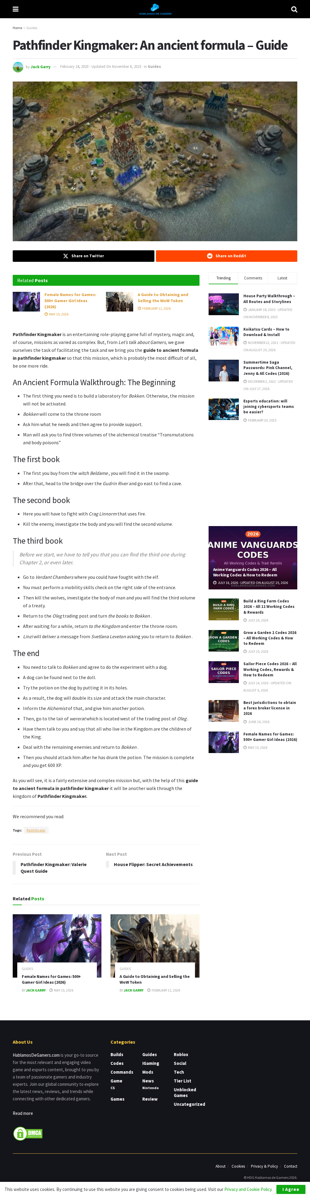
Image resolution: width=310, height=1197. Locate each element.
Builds (116, 1054)
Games (117, 1099)
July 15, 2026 (257, 651)
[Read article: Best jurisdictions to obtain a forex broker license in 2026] (224, 711)
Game (116, 1081)
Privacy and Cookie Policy (248, 1189)
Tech (179, 1072)
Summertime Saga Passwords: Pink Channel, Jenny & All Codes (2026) (267, 368)
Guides (31, 27)
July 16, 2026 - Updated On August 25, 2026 (252, 582)
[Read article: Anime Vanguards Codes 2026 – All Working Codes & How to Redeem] (253, 558)
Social (180, 1063)
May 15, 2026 (58, 314)
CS (112, 1087)
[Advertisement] (254, 474)
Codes (117, 1063)
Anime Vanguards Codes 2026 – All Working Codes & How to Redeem (245, 572)
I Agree (290, 1189)
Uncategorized (189, 1104)
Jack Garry (41, 66)
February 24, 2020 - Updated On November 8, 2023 (100, 66)
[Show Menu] (15, 9)
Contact (290, 1166)
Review (150, 1099)
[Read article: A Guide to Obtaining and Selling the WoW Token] (119, 301)
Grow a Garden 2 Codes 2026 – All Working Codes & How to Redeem (269, 638)
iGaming (150, 1063)
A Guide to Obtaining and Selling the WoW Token (163, 297)
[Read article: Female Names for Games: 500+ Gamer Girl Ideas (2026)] (26, 301)
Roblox (181, 1054)
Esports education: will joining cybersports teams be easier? (268, 406)
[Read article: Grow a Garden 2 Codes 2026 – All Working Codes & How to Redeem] (224, 641)
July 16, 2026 (257, 620)
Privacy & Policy (264, 1166)
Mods (147, 1072)
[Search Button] (294, 9)
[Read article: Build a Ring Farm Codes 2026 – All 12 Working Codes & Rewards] (224, 609)
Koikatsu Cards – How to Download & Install (266, 332)
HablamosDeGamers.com (36, 1055)
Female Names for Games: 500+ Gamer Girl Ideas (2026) (70, 300)
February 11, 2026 (156, 308)
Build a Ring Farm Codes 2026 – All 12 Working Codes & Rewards (269, 606)
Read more (23, 1113)
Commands (121, 1072)
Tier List (182, 1081)
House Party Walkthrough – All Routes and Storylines (269, 298)
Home (17, 27)
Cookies (238, 1166)
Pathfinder (36, 830)
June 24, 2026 (258, 721)
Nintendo (150, 1087)
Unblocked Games (185, 1092)
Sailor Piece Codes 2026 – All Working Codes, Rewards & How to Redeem (270, 669)
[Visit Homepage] (155, 9)
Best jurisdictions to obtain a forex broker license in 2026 (269, 708)
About (221, 1166)
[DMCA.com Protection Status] (28, 1133)
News (148, 1081)
